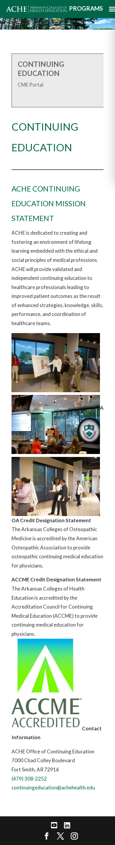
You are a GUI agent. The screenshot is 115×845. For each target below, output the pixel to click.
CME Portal (30, 85)
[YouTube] (54, 825)
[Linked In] (67, 825)
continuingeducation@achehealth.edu (53, 787)
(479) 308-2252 (29, 779)
